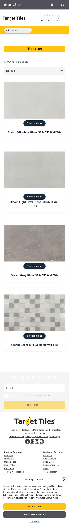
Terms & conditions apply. (37, 395)
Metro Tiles (9, 465)
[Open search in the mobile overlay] (18, 30)
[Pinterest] (32, 441)
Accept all (34, 506)
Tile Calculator (50, 471)
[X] (37, 441)
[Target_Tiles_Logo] (14, 18)
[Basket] (62, 5)
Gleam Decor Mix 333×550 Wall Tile (34, 345)
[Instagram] (42, 441)
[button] (64, 479)
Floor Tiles (9, 458)
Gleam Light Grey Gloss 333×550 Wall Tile (34, 203)
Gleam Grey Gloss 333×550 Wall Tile (34, 275)
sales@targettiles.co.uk (37, 436)
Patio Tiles (9, 468)
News (45, 468)
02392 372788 (16, 436)
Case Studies (49, 458)
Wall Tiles (8, 455)
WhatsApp (55, 436)
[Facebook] (27, 441)
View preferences (34, 514)
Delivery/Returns (51, 465)
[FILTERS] (34, 53)
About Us (47, 455)
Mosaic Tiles (10, 462)
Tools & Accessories (14, 471)
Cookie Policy (34, 521)
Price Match (49, 462)
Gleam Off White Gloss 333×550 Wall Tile (34, 132)
